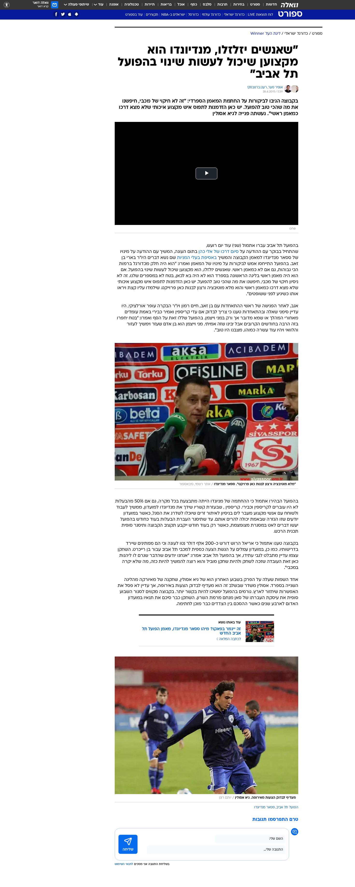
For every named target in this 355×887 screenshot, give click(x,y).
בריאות (166, 5)
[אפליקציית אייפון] (70, 14)
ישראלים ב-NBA (173, 14)
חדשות (271, 5)
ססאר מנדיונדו (264, 807)
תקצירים (152, 14)
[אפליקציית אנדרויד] (76, 14)
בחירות (238, 5)
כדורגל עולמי (211, 14)
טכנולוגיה (131, 5)
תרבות (222, 5)
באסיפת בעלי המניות (197, 258)
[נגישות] (7, 5)
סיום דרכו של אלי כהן (219, 252)
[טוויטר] (63, 14)
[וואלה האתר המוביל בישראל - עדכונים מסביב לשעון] (289, 4)
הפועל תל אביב (287, 807)
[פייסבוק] (56, 14)
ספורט (255, 5)
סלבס (207, 5)
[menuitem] (268, 4)
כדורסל (193, 14)
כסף (194, 5)
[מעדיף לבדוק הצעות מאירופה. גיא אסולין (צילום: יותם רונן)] (206, 729)
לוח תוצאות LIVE (260, 14)
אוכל (181, 5)
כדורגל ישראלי (234, 14)
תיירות (150, 5)
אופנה (114, 5)
